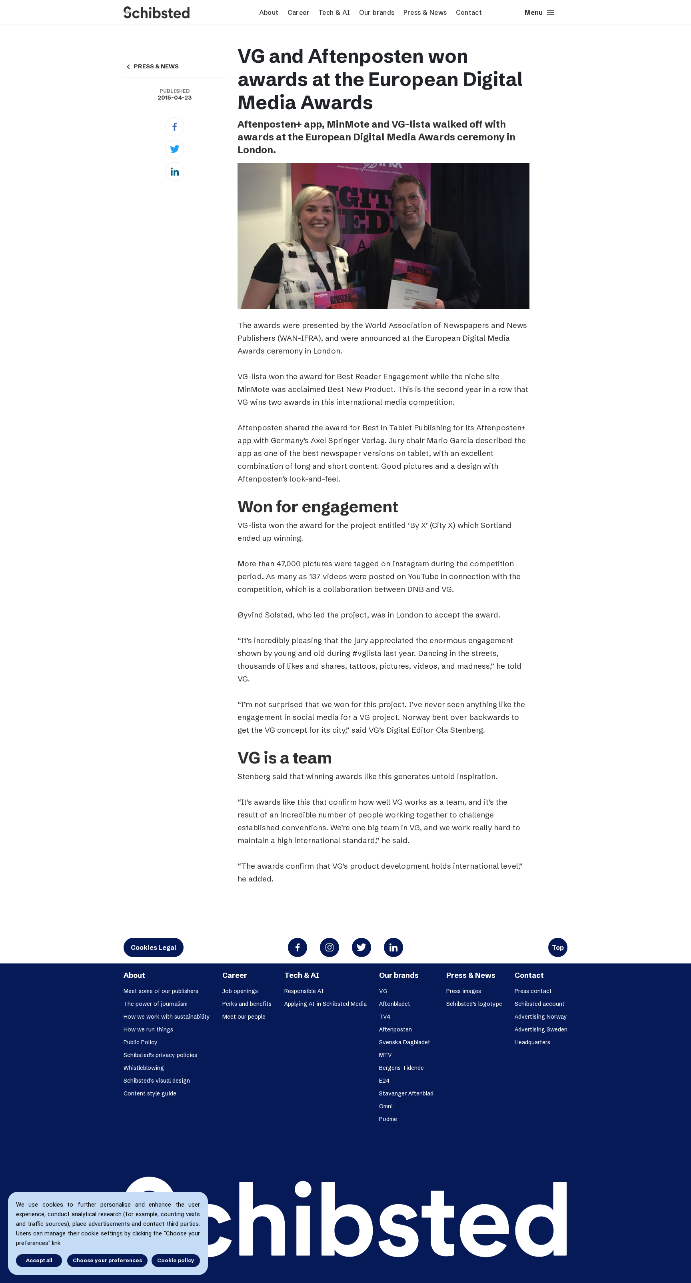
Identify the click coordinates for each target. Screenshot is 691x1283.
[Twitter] (174, 149)
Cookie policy (175, 1260)
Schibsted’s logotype (474, 1003)
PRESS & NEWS (151, 66)
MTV (385, 1055)
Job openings (240, 991)
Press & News (425, 12)
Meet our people (244, 1016)
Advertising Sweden (541, 1029)
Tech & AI (334, 12)
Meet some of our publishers (161, 991)
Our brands (377, 12)
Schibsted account (540, 1003)
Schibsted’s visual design (157, 1080)
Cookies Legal (153, 947)
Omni (386, 1106)
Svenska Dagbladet (404, 1042)
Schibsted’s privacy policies (160, 1055)
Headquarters (532, 1042)
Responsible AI (304, 991)
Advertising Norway (541, 1016)
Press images (463, 991)
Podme (388, 1119)
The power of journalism (156, 1003)
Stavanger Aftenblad (406, 1093)
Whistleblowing (144, 1067)
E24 (384, 1080)
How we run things (148, 1029)
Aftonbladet (394, 1003)
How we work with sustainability (167, 1016)
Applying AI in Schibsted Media (325, 1003)
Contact (469, 12)
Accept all (39, 1260)
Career (299, 12)
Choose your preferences (107, 1260)
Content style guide (150, 1093)
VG (383, 991)
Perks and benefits (247, 1003)
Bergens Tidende (401, 1067)
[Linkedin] (174, 171)
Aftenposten (395, 1029)
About (269, 12)
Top (558, 947)
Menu (540, 13)
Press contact (533, 991)
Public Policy (141, 1042)
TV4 (384, 1016)
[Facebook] (174, 126)
